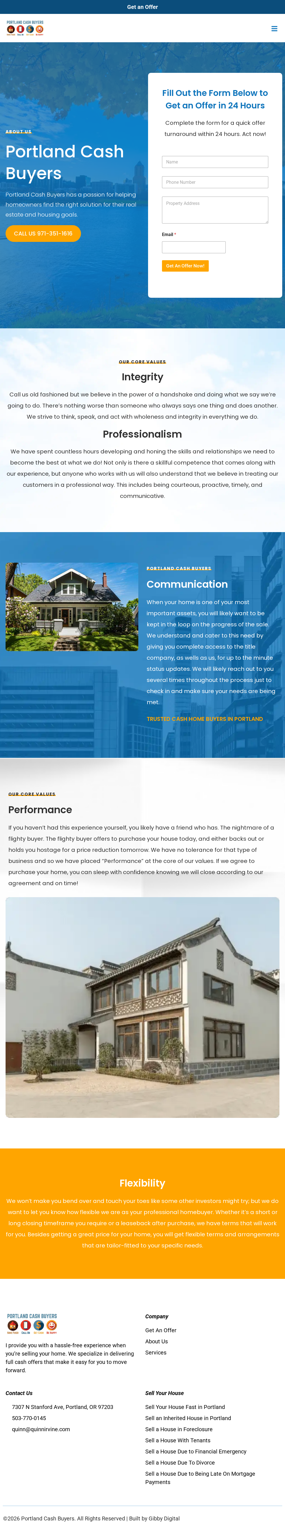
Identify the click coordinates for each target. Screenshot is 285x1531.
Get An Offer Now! (185, 266)
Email (169, 234)
